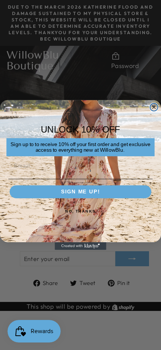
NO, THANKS (80, 211)
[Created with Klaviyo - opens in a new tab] (80, 246)
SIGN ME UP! (80, 192)
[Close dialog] (154, 107)
